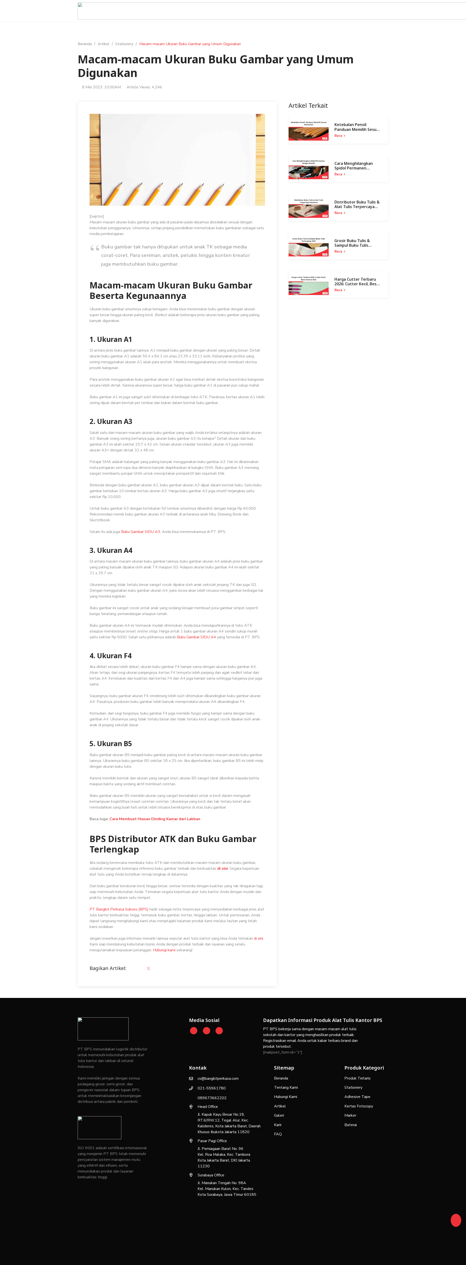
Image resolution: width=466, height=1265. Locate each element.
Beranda (281, 1078)
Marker (350, 1115)
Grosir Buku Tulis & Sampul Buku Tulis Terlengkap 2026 (352, 245)
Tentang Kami (286, 1087)
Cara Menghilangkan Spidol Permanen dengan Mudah (353, 168)
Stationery (353, 1087)
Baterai (350, 1125)
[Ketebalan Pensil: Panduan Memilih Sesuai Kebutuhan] (308, 130)
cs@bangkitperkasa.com (218, 1078)
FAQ (278, 1134)
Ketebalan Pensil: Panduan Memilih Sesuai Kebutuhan (357, 129)
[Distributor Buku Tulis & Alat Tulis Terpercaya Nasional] (308, 207)
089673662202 (212, 1098)
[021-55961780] (193, 1088)
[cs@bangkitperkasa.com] (193, 1078)
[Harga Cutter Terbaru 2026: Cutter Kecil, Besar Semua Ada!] (308, 284)
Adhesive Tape (357, 1096)
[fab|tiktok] (206, 1031)
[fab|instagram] (194, 1031)
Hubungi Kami (285, 1096)
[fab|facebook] (219, 1031)
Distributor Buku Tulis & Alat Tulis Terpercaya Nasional (357, 206)
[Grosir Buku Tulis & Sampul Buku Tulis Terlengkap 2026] (308, 246)
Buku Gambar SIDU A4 (197, 637)
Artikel (280, 1106)
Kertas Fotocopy (358, 1106)
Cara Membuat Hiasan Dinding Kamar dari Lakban (154, 819)
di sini (222, 868)
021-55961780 (212, 1088)
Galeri (279, 1115)
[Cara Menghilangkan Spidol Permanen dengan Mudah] (308, 168)
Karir (278, 1125)
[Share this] (137, 969)
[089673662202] (193, 1098)
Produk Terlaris (357, 1078)
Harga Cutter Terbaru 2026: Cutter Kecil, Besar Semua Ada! (357, 284)
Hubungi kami (164, 950)
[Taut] (456, 1219)
